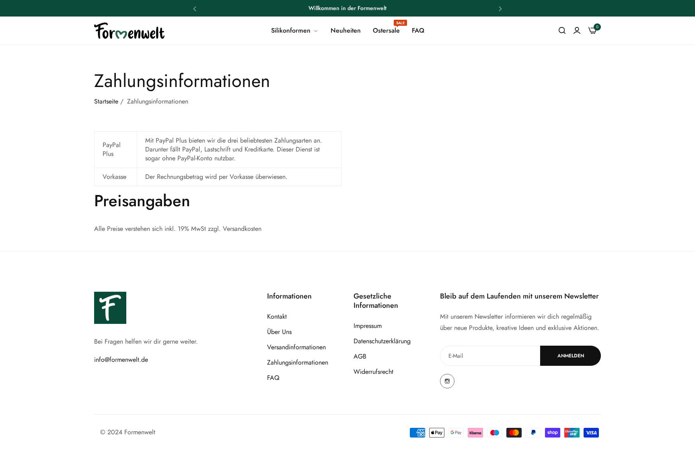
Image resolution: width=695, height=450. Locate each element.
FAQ (273, 377)
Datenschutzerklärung (382, 341)
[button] (195, 8)
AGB (360, 356)
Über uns (279, 331)
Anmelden (570, 355)
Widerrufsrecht (373, 371)
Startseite (106, 101)
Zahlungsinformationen (297, 362)
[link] (295, 30)
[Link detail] (447, 381)
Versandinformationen (296, 347)
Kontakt (277, 316)
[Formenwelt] (129, 31)
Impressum (368, 325)
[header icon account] (577, 30)
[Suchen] (562, 30)
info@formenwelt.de (121, 359)
